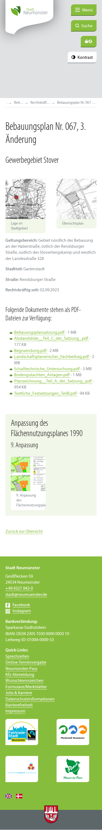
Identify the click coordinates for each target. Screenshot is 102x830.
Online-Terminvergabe (25, 662)
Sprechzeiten (17, 656)
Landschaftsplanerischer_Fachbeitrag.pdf (52, 357)
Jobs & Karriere (18, 693)
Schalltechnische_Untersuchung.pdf (47, 369)
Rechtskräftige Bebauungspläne (40, 103)
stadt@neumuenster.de (26, 595)
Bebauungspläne (19, 103)
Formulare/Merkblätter (26, 687)
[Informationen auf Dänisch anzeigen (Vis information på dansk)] (21, 796)
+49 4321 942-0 (19, 588)
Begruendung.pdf (30, 351)
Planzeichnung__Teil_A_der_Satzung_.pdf (53, 381)
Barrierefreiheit (19, 705)
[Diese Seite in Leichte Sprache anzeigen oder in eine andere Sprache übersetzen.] (89, 41)
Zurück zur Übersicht (24, 531)
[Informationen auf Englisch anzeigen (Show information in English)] (10, 796)
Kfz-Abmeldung (19, 675)
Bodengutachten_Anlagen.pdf (42, 375)
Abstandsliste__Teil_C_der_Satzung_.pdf (51, 338)
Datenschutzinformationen (30, 699)
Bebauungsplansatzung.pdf (39, 332)
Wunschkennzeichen (24, 681)
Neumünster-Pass (21, 669)
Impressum (15, 711)
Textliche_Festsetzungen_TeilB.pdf (46, 393)
